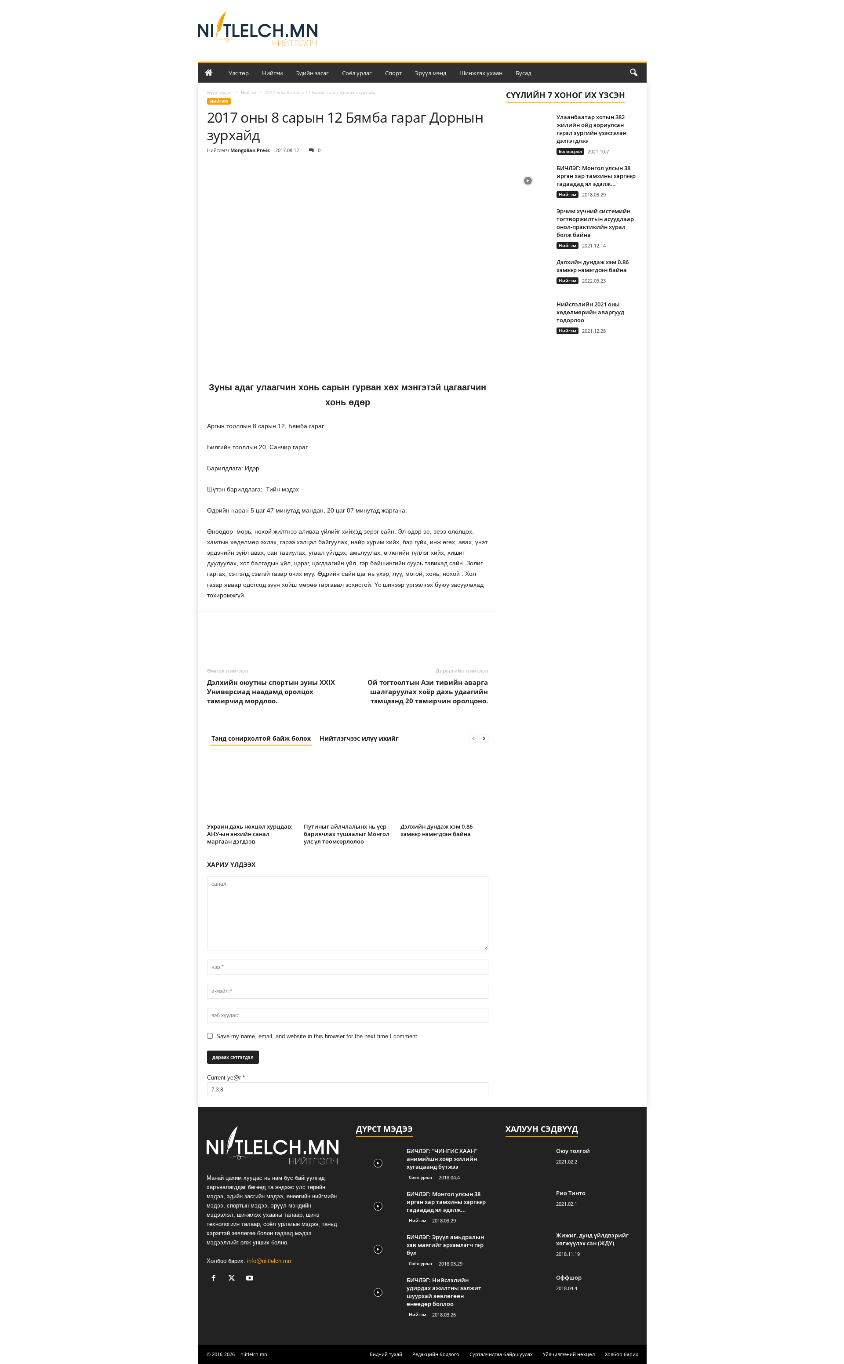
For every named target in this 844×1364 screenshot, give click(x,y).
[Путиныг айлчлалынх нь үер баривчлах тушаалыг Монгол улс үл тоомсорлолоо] (348, 787)
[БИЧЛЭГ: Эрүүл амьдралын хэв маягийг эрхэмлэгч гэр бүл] (378, 1249)
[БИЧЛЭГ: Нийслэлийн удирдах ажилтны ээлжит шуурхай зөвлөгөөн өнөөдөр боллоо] (378, 1292)
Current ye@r (226, 1077)
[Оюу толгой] (527, 1163)
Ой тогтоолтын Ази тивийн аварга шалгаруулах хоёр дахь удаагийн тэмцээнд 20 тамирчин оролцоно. (427, 691)
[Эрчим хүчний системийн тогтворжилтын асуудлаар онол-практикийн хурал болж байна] (528, 223)
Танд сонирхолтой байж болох (261, 738)
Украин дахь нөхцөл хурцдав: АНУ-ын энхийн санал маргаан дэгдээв (250, 833)
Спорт (393, 73)
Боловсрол (570, 151)
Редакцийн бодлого (435, 1354)
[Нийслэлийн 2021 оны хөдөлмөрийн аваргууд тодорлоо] (528, 316)
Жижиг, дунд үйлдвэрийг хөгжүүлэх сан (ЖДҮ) (592, 1239)
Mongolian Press (249, 150)
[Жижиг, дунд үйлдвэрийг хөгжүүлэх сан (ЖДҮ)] (527, 1247)
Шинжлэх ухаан (480, 73)
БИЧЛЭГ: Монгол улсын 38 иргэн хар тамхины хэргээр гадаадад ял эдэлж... (596, 176)
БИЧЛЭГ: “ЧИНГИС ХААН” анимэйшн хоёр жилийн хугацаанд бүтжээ (442, 1159)
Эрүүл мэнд (430, 73)
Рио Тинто (571, 1193)
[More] (297, 174)
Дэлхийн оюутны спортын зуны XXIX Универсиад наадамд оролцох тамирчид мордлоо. (271, 691)
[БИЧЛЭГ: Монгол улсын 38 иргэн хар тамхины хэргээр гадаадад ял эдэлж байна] (528, 180)
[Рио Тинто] (527, 1205)
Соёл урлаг (357, 73)
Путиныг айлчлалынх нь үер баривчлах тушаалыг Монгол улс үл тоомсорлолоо (346, 833)
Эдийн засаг (312, 73)
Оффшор (569, 1277)
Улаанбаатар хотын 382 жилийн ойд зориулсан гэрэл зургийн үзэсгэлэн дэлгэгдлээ (591, 129)
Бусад (523, 73)
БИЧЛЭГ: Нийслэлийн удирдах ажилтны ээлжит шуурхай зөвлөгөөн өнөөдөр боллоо (444, 1292)
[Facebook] (216, 174)
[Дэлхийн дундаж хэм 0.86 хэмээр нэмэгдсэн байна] (444, 787)
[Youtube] (251, 1279)
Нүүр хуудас (220, 92)
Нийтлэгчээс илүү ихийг (359, 738)
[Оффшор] (527, 1289)
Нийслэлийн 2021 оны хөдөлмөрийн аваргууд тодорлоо (590, 312)
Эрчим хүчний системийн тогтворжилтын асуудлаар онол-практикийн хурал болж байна (595, 223)
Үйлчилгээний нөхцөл (569, 1354)
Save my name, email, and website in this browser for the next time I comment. (317, 1036)
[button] (633, 73)
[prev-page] (473, 738)
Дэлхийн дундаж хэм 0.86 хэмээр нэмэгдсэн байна (436, 830)
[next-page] (484, 738)
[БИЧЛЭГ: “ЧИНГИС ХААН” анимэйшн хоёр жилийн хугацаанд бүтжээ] (378, 1163)
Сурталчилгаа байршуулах (501, 1354)
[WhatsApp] (276, 174)
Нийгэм (272, 73)
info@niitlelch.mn (269, 1261)
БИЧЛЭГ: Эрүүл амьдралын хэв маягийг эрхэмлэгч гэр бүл (445, 1245)
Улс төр (239, 73)
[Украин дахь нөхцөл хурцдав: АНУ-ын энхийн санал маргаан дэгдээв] (251, 787)
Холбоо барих (621, 1354)
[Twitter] (236, 174)
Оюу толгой (573, 1151)
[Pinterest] (256, 174)
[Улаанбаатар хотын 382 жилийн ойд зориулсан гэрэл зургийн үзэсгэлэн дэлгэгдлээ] (528, 129)
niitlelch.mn (253, 1354)
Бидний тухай (386, 1354)
